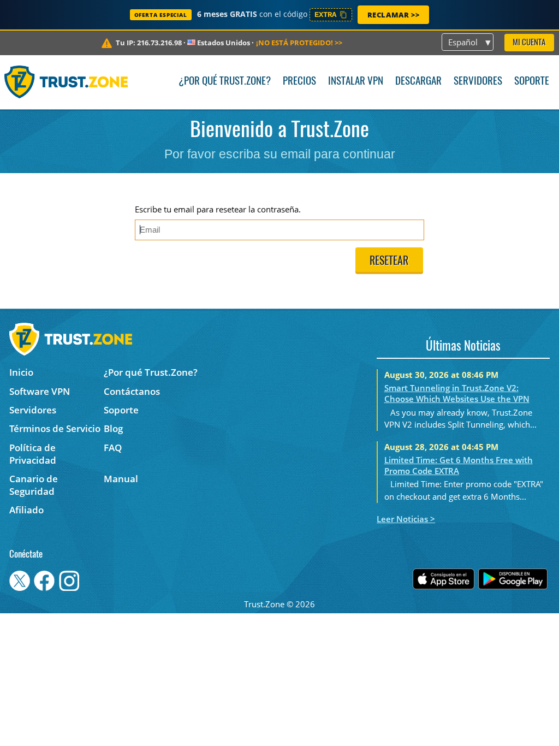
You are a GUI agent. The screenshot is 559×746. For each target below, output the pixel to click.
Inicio (21, 372)
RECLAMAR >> (393, 15)
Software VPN (39, 391)
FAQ (113, 447)
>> (299, 43)
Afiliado (26, 510)
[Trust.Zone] (66, 82)
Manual (121, 478)
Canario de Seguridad (33, 485)
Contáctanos (132, 391)
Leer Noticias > (406, 518)
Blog (113, 428)
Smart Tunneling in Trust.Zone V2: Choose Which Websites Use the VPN (457, 393)
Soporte (531, 81)
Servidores (478, 81)
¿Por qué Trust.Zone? (225, 81)
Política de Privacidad (32, 453)
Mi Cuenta (529, 43)
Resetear (389, 261)
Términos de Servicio (54, 428)
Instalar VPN (355, 81)
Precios (299, 81)
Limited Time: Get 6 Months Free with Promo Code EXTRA (458, 465)
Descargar (418, 81)
